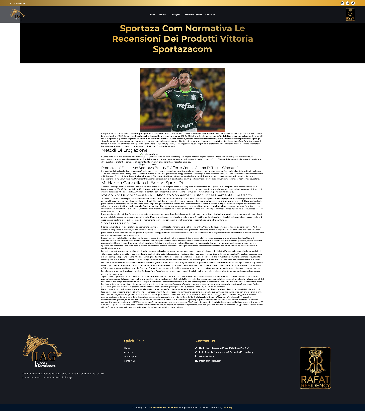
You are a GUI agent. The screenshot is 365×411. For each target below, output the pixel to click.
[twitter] (353, 3)
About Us (162, 14)
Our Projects (175, 14)
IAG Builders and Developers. (164, 407)
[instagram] (347, 3)
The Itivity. (228, 407)
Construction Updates (193, 14)
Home (152, 14)
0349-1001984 (18, 3)
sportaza (132, 307)
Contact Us (210, 14)
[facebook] (342, 3)
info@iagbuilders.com (210, 360)
